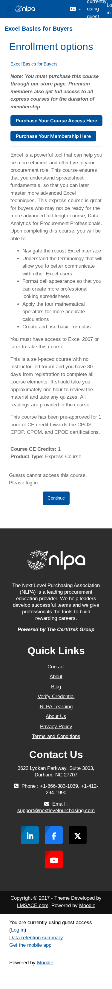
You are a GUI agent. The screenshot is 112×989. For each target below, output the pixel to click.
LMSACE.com (32, 905)
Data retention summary (36, 937)
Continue (56, 498)
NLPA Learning (56, 706)
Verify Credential (56, 696)
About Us (56, 716)
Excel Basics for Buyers (34, 63)
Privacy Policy (56, 726)
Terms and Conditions (56, 736)
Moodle (87, 905)
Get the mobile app (30, 945)
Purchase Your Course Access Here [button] (56, 121)
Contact (56, 667)
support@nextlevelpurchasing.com (56, 810)
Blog (56, 687)
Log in (17, 930)
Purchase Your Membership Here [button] (53, 136)
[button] (75, 9)
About (56, 676)
